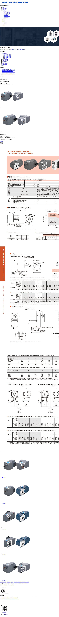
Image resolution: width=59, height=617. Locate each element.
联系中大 (24, 582)
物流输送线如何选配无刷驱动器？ (7, 71)
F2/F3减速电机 (6, 14)
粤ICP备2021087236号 (24, 583)
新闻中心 (21, 582)
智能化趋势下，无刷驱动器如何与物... (8, 70)
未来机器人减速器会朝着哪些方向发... (8, 73)
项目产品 (5, 58)
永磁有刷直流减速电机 (7, 55)
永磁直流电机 (4, 8)
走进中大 (15, 582)
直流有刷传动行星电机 (7, 56)
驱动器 (5, 18)
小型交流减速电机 (7, 13)
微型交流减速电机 (7, 12)
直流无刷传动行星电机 (7, 57)
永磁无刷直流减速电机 (21, 49)
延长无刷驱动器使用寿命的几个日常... (8, 69)
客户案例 (18, 582)
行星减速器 (4, 9)
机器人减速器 (6, 17)
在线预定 (1, 141)
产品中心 (3, 10)
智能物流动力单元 (7, 16)
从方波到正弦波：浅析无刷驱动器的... (8, 72)
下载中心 (27, 582)
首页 (3, 7)
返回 (1, 49)
